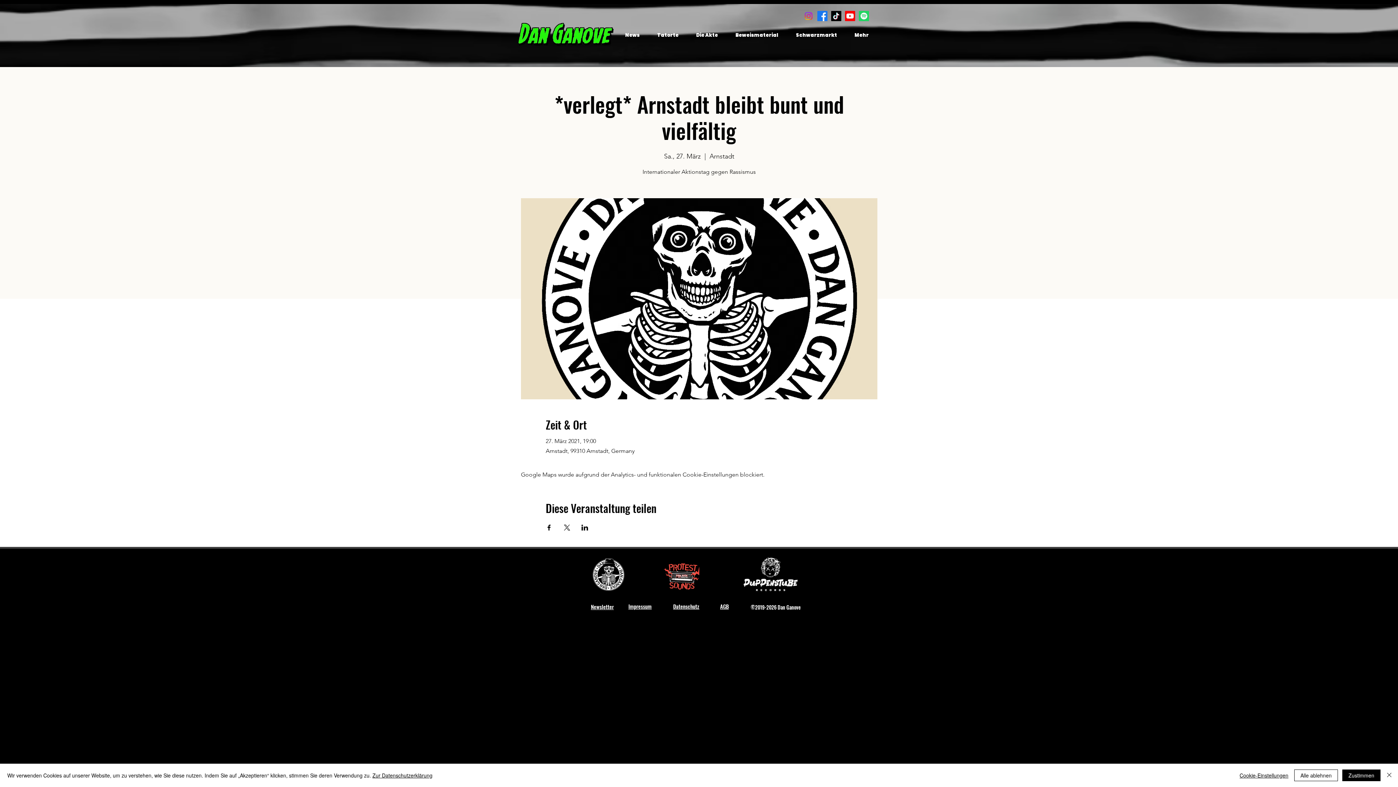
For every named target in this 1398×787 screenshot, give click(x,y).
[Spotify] (864, 16)
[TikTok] (836, 16)
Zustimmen (1361, 775)
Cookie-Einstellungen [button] (1264, 775)
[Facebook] (822, 16)
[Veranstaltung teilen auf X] (567, 527)
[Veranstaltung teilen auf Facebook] (549, 527)
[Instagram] (808, 16)
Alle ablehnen (1316, 775)
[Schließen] (1389, 775)
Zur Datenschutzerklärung (402, 775)
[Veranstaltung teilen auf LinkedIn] (584, 527)
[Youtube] (850, 16)
